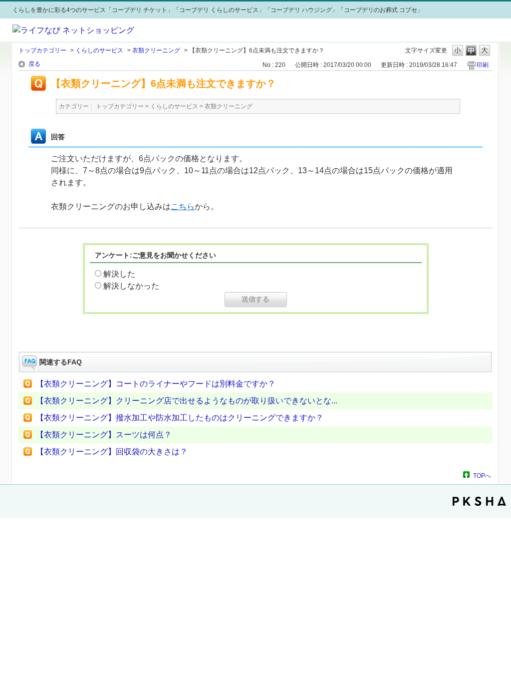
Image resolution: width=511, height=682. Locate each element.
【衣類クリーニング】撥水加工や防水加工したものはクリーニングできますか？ (179, 417)
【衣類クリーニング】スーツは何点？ (104, 434)
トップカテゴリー (42, 50)
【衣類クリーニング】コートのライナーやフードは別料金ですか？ (155, 383)
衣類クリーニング (156, 50)
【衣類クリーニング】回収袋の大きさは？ (112, 451)
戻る (34, 63)
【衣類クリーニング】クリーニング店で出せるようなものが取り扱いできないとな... (186, 400)
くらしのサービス (99, 50)
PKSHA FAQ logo (479, 501)
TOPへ (482, 475)
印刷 (483, 64)
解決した (119, 274)
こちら (183, 206)
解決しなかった (131, 286)
